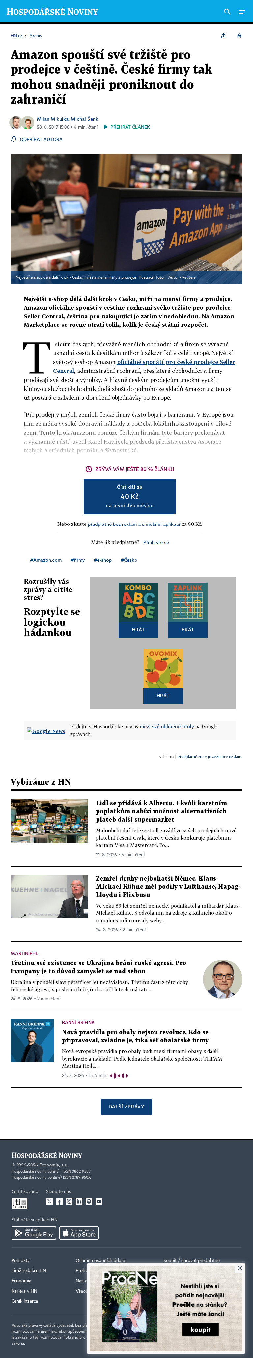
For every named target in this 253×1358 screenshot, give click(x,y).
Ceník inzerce (25, 1301)
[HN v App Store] (79, 1233)
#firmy (78, 560)
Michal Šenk (84, 119)
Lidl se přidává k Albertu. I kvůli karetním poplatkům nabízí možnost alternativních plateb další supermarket (161, 812)
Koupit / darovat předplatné (191, 1260)
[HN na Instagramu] (69, 1201)
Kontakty (21, 1260)
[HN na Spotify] (89, 1201)
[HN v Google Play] (34, 1233)
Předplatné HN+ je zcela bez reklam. (209, 756)
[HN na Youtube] (99, 1201)
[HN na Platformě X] (49, 1201)
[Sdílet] (223, 36)
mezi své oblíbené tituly (167, 726)
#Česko (129, 560)
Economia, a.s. (53, 1165)
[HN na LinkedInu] (79, 1201)
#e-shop (103, 560)
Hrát (138, 629)
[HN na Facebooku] (59, 1201)
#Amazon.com (46, 560)
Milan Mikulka (53, 119)
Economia (21, 1281)
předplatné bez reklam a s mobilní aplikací (134, 524)
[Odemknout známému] (239, 36)
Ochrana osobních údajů (100, 1260)
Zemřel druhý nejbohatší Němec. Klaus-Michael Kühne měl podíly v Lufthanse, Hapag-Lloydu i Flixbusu (168, 887)
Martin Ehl (24, 953)
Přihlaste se (156, 542)
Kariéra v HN (24, 1291)
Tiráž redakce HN (29, 1270)
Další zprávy (126, 1106)
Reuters (188, 278)
